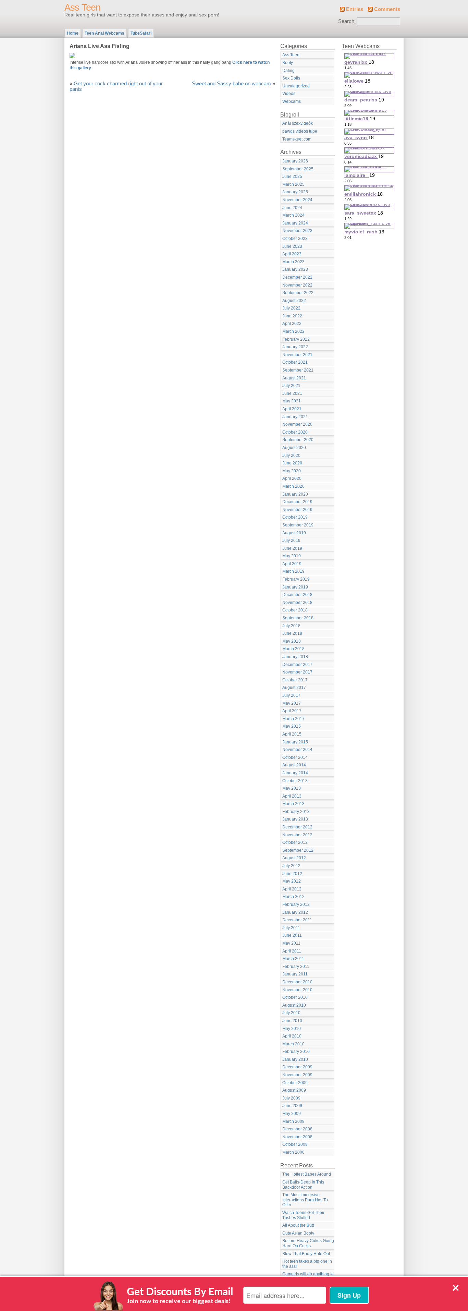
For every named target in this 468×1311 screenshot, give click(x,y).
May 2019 (291, 556)
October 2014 (295, 757)
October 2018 (295, 610)
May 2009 (291, 1113)
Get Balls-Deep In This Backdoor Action (303, 1185)
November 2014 (297, 749)
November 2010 (297, 989)
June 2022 (292, 316)
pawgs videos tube (299, 131)
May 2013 (291, 788)
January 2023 (295, 269)
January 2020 (295, 494)
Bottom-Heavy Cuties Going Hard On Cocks (308, 1243)
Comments (387, 9)
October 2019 (295, 517)
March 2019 (293, 571)
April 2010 (291, 1036)
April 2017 (291, 710)
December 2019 (297, 501)
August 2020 (294, 447)
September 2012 (297, 850)
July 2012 (291, 865)
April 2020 (291, 478)
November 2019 (297, 509)
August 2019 (294, 533)
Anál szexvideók (297, 123)
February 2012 (296, 904)
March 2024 (293, 215)
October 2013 (295, 780)
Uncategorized (296, 86)
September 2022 (297, 292)
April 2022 (291, 323)
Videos (288, 93)
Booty (287, 62)
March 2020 (293, 486)
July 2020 (291, 455)
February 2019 (296, 579)
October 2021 (295, 362)
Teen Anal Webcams (104, 33)
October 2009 (295, 1082)
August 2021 (294, 378)
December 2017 (297, 664)
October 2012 (295, 842)
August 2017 (294, 687)
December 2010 (297, 982)
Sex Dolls (291, 78)
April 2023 (291, 254)
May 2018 (291, 641)
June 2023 (292, 246)
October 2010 (295, 997)
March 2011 (293, 958)
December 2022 (297, 277)
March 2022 (293, 331)
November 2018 (297, 602)
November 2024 (297, 199)
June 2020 (292, 463)
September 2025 (297, 169)
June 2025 (292, 176)
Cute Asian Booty (298, 1233)
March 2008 (293, 1152)
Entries (354, 9)
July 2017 (291, 695)
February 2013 (296, 811)
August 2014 (294, 765)
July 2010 (291, 1012)
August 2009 (294, 1090)
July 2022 (291, 308)
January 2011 (295, 974)
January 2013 (295, 819)
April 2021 (291, 408)
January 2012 (295, 912)
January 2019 (295, 587)
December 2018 (297, 594)
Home (72, 33)
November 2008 (297, 1136)
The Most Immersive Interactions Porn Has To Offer (305, 1199)
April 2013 (291, 796)
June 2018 (292, 633)
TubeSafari (141, 33)
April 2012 (291, 889)
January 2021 (295, 416)
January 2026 (295, 161)
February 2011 (295, 966)
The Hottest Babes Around (306, 1174)
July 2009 (291, 1098)
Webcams (291, 101)
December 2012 (297, 827)
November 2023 (297, 230)
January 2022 (295, 346)
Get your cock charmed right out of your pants (116, 86)
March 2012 (293, 896)
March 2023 (293, 261)
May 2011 (291, 943)
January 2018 (295, 656)
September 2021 (297, 370)
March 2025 (293, 184)
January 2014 (295, 772)
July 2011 (291, 927)
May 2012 (291, 881)
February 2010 (296, 1051)
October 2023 (295, 238)
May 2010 (291, 1028)
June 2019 (292, 548)
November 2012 (297, 835)
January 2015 (295, 742)
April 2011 (291, 951)
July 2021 (291, 385)
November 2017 (297, 672)
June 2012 (292, 873)
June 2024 (292, 207)
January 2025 (295, 192)
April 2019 (291, 563)
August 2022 (294, 300)
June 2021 (292, 393)
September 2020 (297, 439)
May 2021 (291, 401)
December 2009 (297, 1067)
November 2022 (297, 285)
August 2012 (294, 857)
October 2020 (295, 432)
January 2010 (295, 1059)
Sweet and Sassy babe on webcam (231, 83)
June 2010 (292, 1020)
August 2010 (294, 1005)
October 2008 (295, 1144)
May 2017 (291, 703)
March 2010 (293, 1044)
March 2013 (293, 803)
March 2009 (293, 1121)
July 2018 (291, 625)
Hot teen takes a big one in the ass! (307, 1264)
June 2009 (292, 1105)
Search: (347, 21)
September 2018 (297, 618)
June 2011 (292, 935)
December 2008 (297, 1129)
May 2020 (291, 471)
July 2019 (291, 540)
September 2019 (297, 525)
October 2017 (295, 680)
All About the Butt (298, 1225)
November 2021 (297, 354)
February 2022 (296, 339)
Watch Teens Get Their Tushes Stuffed (303, 1215)
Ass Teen (82, 7)
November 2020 (297, 424)
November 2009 (297, 1074)
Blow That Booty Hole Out (306, 1253)
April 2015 (291, 734)
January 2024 (295, 223)
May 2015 (291, 726)
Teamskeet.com (296, 139)
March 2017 (293, 718)
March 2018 (293, 648)
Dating (288, 70)
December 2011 (297, 920)
